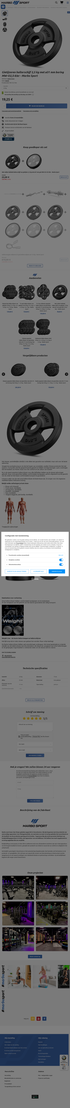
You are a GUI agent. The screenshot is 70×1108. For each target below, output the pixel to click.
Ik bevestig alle (57, 571)
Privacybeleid (19, 543)
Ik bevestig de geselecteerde (16, 571)
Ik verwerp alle (39, 571)
